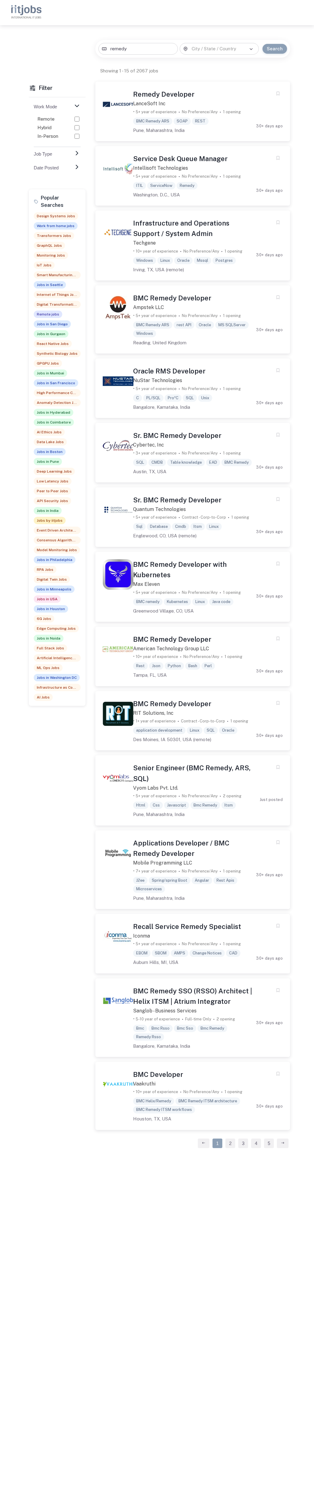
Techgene (144, 243)
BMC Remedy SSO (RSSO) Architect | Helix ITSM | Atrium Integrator (192, 996)
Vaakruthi (144, 1084)
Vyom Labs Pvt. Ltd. (155, 788)
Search (275, 48)
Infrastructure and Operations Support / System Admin (181, 228)
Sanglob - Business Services (165, 1011)
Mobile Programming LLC (162, 863)
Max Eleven (146, 584)
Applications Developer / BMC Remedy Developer (181, 848)
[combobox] (138, 49)
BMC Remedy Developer (172, 298)
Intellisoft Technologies (160, 168)
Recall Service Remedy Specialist (187, 926)
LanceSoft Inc (149, 103)
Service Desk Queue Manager (180, 159)
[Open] (251, 49)
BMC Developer (158, 1074)
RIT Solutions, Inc (153, 713)
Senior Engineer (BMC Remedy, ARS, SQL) (192, 773)
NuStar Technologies (157, 380)
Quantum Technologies (159, 509)
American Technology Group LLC (171, 649)
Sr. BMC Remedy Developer (177, 435)
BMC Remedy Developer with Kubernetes (180, 569)
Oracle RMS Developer (169, 371)
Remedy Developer (163, 94)
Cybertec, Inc (148, 445)
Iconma (141, 936)
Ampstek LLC (148, 307)
